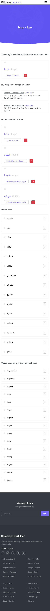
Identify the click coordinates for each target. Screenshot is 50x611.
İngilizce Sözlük (13, 140)
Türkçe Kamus (33, 588)
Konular (31, 601)
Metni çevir (29, 93)
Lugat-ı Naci (7, 583)
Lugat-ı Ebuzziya (34, 576)
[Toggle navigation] (45, 2)
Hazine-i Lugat (8, 563)
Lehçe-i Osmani (12, 76)
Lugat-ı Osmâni (9, 601)
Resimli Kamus (33, 583)
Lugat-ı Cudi (32, 572)
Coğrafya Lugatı (34, 592)
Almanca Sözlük (9, 559)
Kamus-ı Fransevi (9, 572)
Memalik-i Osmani (10, 592)
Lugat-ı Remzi (8, 588)
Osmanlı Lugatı (8, 597)
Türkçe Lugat (33, 597)
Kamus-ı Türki (33, 559)
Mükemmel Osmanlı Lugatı (16, 182)
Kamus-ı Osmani (9, 576)
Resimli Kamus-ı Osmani (15, 161)
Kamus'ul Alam (33, 563)
